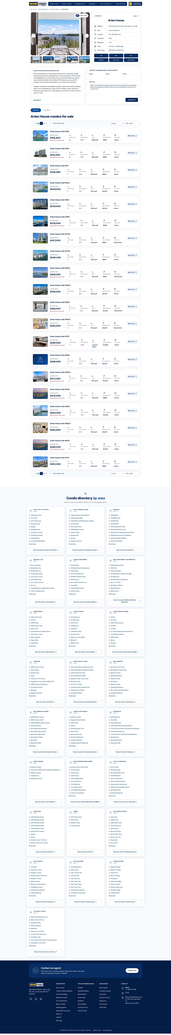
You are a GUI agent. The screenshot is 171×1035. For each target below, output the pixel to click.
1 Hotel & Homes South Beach (80, 515)
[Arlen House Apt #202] (40, 187)
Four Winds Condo (36, 687)
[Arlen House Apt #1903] (40, 289)
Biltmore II (74, 640)
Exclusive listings (61, 994)
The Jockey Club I (76, 787)
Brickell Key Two (36, 571)
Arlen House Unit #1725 (60, 234)
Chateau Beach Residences (79, 743)
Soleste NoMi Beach (77, 778)
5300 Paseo (74, 820)
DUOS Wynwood (116, 723)
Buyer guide (103, 987)
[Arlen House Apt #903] (40, 359)
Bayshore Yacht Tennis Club (79, 678)
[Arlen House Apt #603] (40, 306)
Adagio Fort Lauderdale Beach (120, 787)
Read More (37, 100)
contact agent (95, 346)
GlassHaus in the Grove (38, 943)
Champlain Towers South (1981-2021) (42, 681)
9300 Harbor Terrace (37, 717)
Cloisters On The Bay (37, 931)
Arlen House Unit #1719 (60, 251)
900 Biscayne (75, 579)
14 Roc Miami (75, 565)
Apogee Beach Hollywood (39, 875)
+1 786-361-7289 (130, 989)
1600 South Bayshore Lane (39, 917)
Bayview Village (116, 870)
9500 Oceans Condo (37, 667)
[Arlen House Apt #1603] (40, 323)
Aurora (73, 725)
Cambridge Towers (37, 887)
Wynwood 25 (115, 737)
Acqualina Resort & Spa (78, 720)
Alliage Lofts (75, 535)
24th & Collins (75, 532)
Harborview (114, 872)
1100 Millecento (115, 518)
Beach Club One (116, 831)
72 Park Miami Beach (117, 634)
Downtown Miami (83, 991)
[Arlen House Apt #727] (40, 462)
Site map (59, 1020)
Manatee (34, 690)
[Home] (31, 9)
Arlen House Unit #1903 (60, 285)
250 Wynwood (115, 717)
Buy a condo (60, 987)
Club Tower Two (76, 887)
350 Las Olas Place (117, 778)
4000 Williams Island (37, 825)
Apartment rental (61, 997)
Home (34, 9)
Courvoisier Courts (36, 576)
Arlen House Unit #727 (59, 458)
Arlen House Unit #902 (60, 441)
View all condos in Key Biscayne (85, 902)
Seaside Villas (115, 893)
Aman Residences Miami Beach (40, 631)
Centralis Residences (77, 588)
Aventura (81, 1001)
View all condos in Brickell (125, 550)
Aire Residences (36, 725)
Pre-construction (61, 1001)
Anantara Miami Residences (119, 579)
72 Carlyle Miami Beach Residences (122, 631)
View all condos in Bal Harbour (125, 702)
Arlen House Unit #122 (59, 148)
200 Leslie (114, 817)
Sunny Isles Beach (55, 9)
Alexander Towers (36, 870)
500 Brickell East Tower (118, 526)
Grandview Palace (76, 693)
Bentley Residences (77, 737)
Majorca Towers (36, 773)
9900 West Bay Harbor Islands (40, 723)
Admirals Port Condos (37, 831)
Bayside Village (115, 867)
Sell (131, 55)
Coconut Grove (83, 1007)
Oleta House (75, 775)
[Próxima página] (50, 123)
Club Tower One (76, 881)
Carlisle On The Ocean (38, 678)
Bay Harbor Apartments (38, 734)
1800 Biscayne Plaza (117, 565)
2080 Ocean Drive (116, 822)
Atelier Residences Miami (118, 538)
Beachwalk (114, 840)
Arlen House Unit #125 (59, 131)
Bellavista (34, 928)
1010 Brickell (114, 515)
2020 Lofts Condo (36, 617)
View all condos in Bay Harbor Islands (45, 752)
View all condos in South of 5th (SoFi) (45, 550)
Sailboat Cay (35, 775)
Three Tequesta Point (38, 591)
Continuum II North (37, 535)
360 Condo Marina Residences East (82, 667)
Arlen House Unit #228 (59, 389)
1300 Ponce (74, 623)
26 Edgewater (115, 576)
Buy (101, 55)
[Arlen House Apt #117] (40, 170)
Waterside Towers (36, 778)
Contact (58, 1017)
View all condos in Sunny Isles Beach (85, 752)
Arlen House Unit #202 (60, 183)
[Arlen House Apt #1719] (40, 255)
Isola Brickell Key (36, 579)
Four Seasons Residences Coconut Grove (44, 940)
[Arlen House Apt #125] (40, 135)
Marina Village (115, 875)
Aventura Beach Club (77, 728)
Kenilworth (114, 681)
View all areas (82, 1011)
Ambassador (75, 870)
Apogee (33, 526)
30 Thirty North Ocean (118, 773)
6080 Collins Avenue (117, 623)
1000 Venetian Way (77, 518)
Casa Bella (74, 585)
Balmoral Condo (116, 673)
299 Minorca (75, 626)
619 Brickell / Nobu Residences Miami (122, 532)
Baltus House (115, 591)
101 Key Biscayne (76, 867)
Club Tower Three (76, 884)
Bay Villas (34, 740)
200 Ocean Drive (36, 515)
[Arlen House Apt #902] (40, 444)
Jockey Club (75, 773)
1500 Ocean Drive (76, 526)
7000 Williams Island (37, 828)
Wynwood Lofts (115, 743)
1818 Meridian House (77, 529)
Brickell (80, 987)
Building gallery (61, 1007)
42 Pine (33, 620)
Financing (102, 994)
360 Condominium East (78, 673)
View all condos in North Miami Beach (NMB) (85, 802)
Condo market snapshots (64, 991)
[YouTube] (36, 999)
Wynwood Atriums (116, 740)
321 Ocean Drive (36, 521)
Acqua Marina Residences (119, 784)
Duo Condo (114, 843)
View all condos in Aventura (45, 852)
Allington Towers (36, 872)
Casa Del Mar (75, 875)
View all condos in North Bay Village (85, 702)
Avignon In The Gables (78, 637)
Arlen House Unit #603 (60, 302)
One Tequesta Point (37, 582)
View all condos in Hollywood (46, 902)
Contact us (132, 970)
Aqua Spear (34, 643)
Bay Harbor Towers (37, 737)
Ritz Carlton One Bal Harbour (120, 690)
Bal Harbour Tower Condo (119, 670)
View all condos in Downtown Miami (85, 602)
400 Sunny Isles (76, 717)
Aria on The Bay (116, 582)
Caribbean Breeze (76, 740)
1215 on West (75, 524)
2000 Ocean (114, 820)
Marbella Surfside (36, 693)
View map (101, 60)
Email (127, 992)
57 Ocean (114, 620)
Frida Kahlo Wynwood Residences (121, 725)
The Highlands (75, 784)
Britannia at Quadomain (38, 884)
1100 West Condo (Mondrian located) (82, 521)
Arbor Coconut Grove (37, 920)
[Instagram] (31, 999)
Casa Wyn (114, 720)
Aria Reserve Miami (117, 585)
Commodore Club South (78, 893)
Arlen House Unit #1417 (60, 217)
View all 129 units (58, 123)
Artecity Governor (76, 541)
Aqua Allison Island (37, 634)
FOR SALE (36, 110)
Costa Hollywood (36, 893)
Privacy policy (107, 1030)
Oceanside (114, 878)
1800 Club (114, 568)
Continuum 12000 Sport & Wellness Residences (45, 770)
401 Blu (113, 617)
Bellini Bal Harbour (116, 675)
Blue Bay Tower (76, 681)
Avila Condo (74, 731)
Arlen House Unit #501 (59, 200)
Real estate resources (63, 1011)
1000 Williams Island (37, 817)
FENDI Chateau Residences (39, 684)
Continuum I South (36, 532)
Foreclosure (131, 60)
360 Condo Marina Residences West (82, 670)
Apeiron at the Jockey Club (79, 767)
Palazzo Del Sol (115, 884)
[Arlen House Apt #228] (40, 393)
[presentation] (34, 36)
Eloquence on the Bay (77, 690)
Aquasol (113, 643)
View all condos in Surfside (45, 702)
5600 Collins (35, 623)
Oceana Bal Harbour (117, 687)
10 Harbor (34, 867)
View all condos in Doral (85, 852)
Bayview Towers (36, 767)
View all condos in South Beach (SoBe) (85, 550)
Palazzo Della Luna (117, 887)
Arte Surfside (35, 670)
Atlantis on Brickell (116, 541)
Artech (33, 837)
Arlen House (74, 723)
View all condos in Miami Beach (45, 652)
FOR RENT (47, 110)
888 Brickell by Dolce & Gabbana (121, 535)
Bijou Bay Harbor (36, 743)
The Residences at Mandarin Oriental (42, 588)
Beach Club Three (116, 834)
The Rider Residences (117, 731)
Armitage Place (35, 529)
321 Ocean (34, 518)
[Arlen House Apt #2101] (40, 410)
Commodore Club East (78, 890)
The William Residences (78, 790)
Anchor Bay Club (116, 825)
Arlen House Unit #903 (60, 355)
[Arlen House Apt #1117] (40, 341)
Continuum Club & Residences (80, 687)
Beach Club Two (116, 837)
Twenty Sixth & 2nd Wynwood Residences (124, 734)
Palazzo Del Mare (116, 881)
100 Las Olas (115, 767)
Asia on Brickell (35, 565)
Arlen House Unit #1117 (59, 336)
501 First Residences (77, 573)
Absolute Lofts (35, 524)
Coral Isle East (75, 770)
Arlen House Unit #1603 (60, 319)
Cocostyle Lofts (36, 937)
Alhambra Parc (75, 634)
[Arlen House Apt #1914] (40, 272)
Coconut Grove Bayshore (38, 934)
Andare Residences (117, 793)
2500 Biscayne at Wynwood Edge (121, 573)
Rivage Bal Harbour (117, 693)
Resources (102, 1001)
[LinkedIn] (41, 999)
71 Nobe (113, 628)
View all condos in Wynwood (125, 752)
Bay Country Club (76, 734)
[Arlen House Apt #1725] (40, 238)
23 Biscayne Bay (116, 571)
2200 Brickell (115, 524)
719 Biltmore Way (76, 631)
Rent (116, 55)
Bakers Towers (35, 881)
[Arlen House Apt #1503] (40, 376)
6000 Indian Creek (36, 626)
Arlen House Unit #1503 (60, 372)
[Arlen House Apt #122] (40, 152)
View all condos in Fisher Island (125, 902)
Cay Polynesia (75, 878)
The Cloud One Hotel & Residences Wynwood (125, 728)
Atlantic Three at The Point (39, 843)
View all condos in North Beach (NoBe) (125, 652)
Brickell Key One (36, 568)
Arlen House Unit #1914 (60, 268)
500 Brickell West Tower (118, 529)
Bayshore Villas (36, 922)
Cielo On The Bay (76, 684)
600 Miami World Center (78, 576)
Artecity (73, 538)
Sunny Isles (81, 997)
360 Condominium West (78, 675)
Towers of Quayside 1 (77, 793)
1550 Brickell (114, 521)
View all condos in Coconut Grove (45, 952)
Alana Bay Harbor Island (38, 731)
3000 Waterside (116, 775)
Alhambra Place (115, 790)
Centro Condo (75, 591)
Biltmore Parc (75, 643)
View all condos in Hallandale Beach (125, 852)
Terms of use (97, 1030)
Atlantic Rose (35, 673)
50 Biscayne (74, 571)
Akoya (113, 640)
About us (59, 1014)
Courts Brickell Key (36, 573)
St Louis (33, 585)
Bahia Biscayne (115, 588)
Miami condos (60, 1004)
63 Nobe (113, 626)
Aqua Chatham (35, 637)
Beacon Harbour (36, 925)
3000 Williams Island (37, 822)
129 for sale (119, 46)
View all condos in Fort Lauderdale (125, 802)
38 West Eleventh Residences (80, 568)
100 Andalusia (75, 617)
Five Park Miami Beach (38, 541)
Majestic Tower (115, 684)
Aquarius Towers (36, 878)
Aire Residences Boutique (39, 728)
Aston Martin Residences (78, 582)
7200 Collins (115, 637)
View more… (33, 544)
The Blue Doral (75, 825)
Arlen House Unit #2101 (60, 406)
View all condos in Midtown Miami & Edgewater (126, 601)
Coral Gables (82, 1004)
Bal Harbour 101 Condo (118, 667)
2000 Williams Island (37, 820)
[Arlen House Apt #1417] (40, 221)
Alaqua (33, 834)
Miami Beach (82, 994)
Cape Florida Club (76, 872)
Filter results (129, 123)
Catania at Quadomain (38, 890)
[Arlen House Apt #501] (40, 204)
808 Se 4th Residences (118, 781)
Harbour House (115, 678)
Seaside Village (116, 890)
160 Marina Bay (115, 770)
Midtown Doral (75, 822)
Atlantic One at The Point (39, 840)
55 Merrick (74, 628)
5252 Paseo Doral (76, 817)
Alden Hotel (34, 628)
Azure (32, 675)
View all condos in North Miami (45, 802)
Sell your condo (104, 997)
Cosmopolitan (35, 538)
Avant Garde (114, 828)
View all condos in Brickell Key (45, 602)
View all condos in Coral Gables (85, 652)
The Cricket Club (76, 781)
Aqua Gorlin (34, 640)
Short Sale (116, 60)
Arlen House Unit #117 (59, 166)
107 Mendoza (75, 620)
